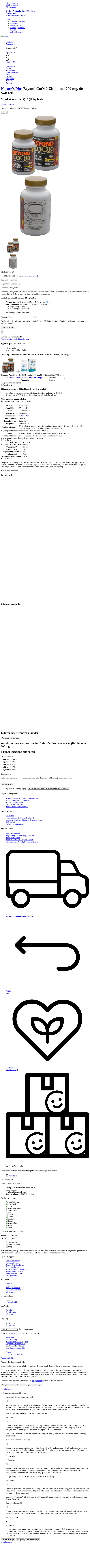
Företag (8, 1352)
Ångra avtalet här (7, 1358)
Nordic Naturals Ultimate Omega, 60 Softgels (25, 378)
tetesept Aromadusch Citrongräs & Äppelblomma (24, 820)
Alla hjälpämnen (16, 32)
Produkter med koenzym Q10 (17, 807)
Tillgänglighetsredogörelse (15, 1344)
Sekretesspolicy (11, 1340)
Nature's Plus (11, 88)
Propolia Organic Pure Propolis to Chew (21, 836)
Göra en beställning (13, 1261)
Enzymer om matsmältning (15, 805)
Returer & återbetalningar (15, 1265)
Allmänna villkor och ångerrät (17, 1342)
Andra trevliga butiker (14, 1354)
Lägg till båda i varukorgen (11, 383)
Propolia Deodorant (13, 838)
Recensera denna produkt (10, 738)
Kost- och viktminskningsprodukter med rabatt (23, 798)
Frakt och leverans (12, 1263)
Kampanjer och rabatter (14, 1271)
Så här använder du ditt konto (16, 1269)
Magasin (9, 1300)
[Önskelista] (7, 56)
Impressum (10, 1337)
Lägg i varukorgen (8, 327)
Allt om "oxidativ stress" (15, 802)
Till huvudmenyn (12, 3)
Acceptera (5, 1385)
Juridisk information (10, 471)
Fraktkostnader (15, 26)
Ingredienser (7, 440)
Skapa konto (10, 52)
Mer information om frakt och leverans (15, 339)
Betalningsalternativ (17, 28)
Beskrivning (7, 385)
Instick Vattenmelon (13, 833)
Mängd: (4, 317)
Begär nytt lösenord (13, 1288)
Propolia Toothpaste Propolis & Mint (19, 840)
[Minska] (9, 317)
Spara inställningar (8, 1540)
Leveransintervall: (24, 313)
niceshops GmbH (17, 1333)
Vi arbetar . (16, 15)
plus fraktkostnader (32, 276)
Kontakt (13, 30)
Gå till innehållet (12, 5)
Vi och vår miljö (12, 1302)
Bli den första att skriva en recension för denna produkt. (48, 789)
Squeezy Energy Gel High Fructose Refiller (22, 842)
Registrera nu (10, 44)
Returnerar (14, 23)
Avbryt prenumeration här (15, 1348)
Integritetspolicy (7, 1389)
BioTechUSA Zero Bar (14, 824)
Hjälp (8, 19)
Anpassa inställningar (33, 1385)
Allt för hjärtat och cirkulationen (17, 800)
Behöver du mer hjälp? (14, 1273)
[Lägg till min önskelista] (2, 330)
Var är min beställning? (18, 21)
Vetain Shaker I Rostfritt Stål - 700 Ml (20, 818)
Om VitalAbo (11, 1312)
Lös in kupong (11, 1292)
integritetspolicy (37, 1381)
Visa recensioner (7, 784)
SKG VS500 (10, 822)
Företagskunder (11, 1276)
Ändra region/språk (26, 1329)
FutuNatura (10, 816)
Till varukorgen (11, 7)
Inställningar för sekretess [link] (15, 1346)
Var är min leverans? (13, 1290)
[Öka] (35, 317)
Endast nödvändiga (17, 1385)
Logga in (9, 1283)
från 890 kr (20, 11)
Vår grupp (9, 1314)
